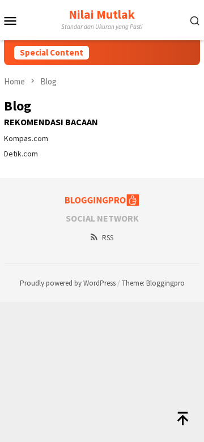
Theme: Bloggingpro (153, 283)
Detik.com (21, 153)
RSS (107, 238)
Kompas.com (26, 138)
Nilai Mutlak (102, 14)
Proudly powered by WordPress (68, 283)
